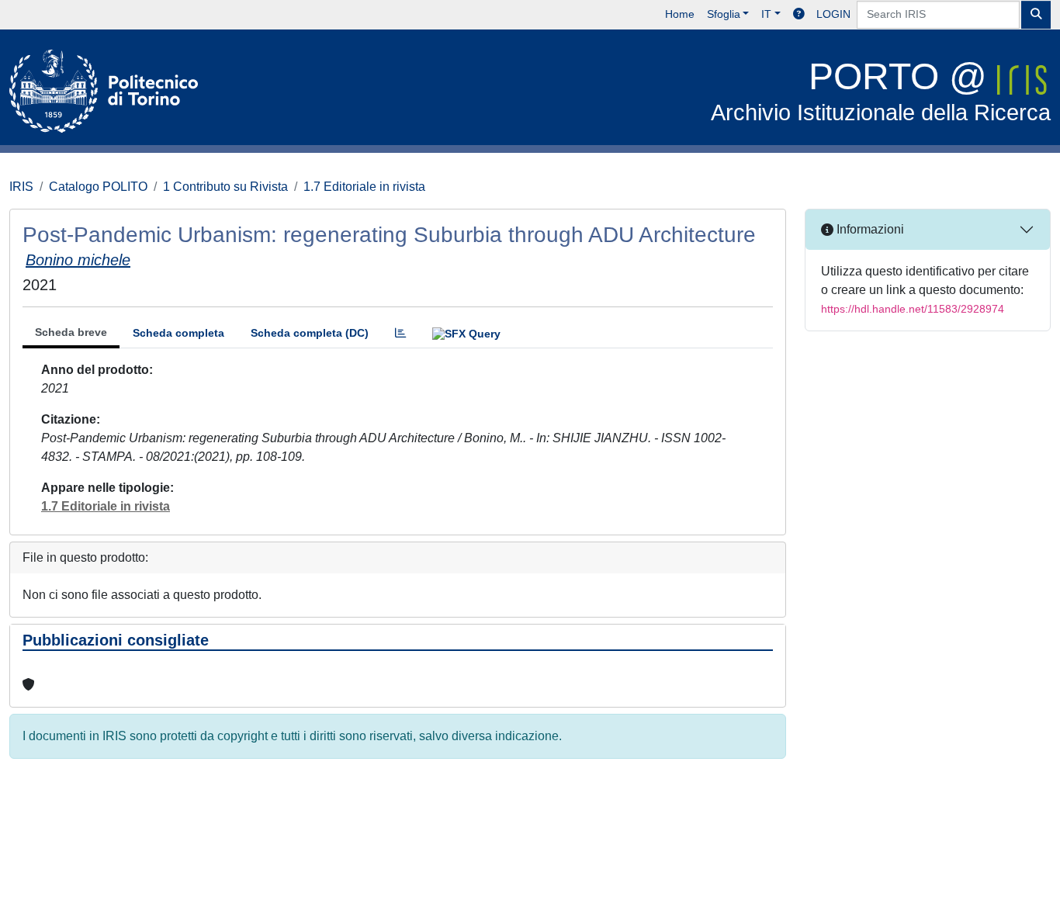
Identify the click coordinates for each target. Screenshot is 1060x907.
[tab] (400, 333)
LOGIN (833, 14)
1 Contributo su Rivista (225, 186)
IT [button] (766, 14)
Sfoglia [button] (723, 14)
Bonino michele (78, 259)
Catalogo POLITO (98, 186)
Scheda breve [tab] (71, 332)
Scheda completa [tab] (178, 333)
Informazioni (868, 229)
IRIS (21, 186)
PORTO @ (881, 90)
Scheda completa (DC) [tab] (310, 333)
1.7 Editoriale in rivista (364, 186)
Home (680, 14)
